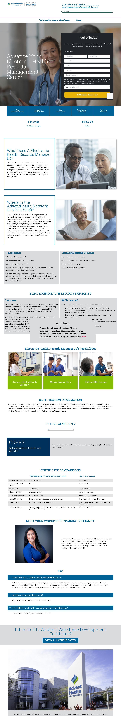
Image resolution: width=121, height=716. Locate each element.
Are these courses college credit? (27, 595)
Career (79, 20)
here (84, 336)
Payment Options (103, 110)
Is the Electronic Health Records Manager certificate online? (40, 608)
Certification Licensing (82, 110)
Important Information (39, 110)
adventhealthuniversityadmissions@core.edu (76, 7)
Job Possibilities (60, 110)
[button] (60, 577)
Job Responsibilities (17, 110)
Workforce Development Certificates (54, 20)
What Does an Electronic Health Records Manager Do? (37, 577)
